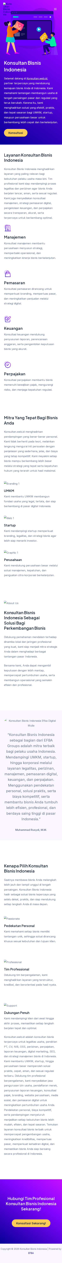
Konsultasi (15, 133)
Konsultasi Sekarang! (31, 1223)
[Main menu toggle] (55, 9)
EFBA (31, 1253)
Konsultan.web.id (37, 78)
